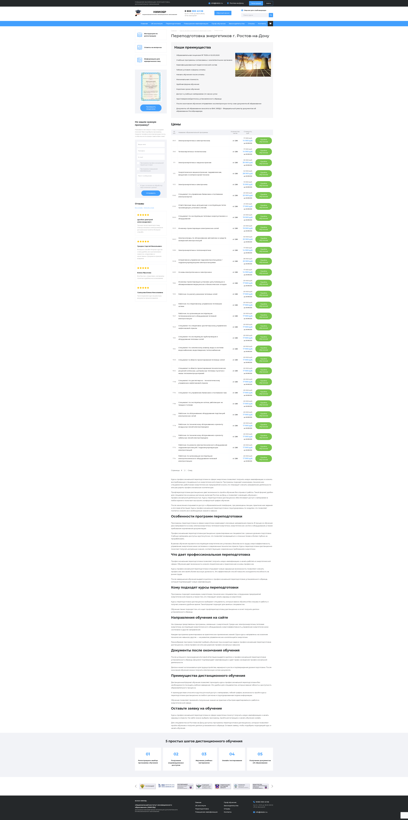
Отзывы (251, 24)
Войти (268, 3)
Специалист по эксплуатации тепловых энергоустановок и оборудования (202, 217)
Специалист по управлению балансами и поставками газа (202, 393)
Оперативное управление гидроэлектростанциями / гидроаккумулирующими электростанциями (200, 261)
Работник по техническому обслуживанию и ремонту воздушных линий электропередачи (200, 425)
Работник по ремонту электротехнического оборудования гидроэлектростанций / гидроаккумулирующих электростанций (202, 447)
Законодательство (237, 24)
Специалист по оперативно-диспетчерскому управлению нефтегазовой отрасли (202, 327)
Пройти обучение (263, 141)
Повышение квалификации (196, 24)
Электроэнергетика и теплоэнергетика (194, 250)
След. (190, 470)
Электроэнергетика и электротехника (194, 141)
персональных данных (148, 187)
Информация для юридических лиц (152, 60)
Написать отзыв (149, 207)
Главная (144, 24)
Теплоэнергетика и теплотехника (192, 152)
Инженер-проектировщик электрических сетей (198, 228)
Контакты (262, 24)
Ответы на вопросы (153, 47)
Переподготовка (173, 24)
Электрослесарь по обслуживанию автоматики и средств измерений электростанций (202, 239)
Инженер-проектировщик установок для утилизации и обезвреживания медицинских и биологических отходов (202, 283)
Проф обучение (219, 24)
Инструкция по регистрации (151, 35)
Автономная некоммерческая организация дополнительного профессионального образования (156, 808)
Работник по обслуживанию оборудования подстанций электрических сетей (201, 414)
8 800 (194, 11)
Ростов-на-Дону (237, 3)
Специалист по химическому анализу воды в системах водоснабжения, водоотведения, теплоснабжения (201, 349)
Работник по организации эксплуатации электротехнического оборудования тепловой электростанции (197, 458)
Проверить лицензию (151, 108)
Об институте (157, 24)
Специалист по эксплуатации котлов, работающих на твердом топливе (200, 403)
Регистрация (256, 3)
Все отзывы (139, 207)
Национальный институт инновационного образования (159, 12)
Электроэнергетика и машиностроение (194, 163)
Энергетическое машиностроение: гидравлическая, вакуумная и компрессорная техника (200, 173)
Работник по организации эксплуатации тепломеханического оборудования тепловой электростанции (197, 316)
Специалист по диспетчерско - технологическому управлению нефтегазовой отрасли (199, 382)
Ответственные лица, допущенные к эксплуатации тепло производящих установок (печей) (202, 206)
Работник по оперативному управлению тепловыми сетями (200, 305)
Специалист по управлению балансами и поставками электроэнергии (200, 195)
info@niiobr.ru (217, 3)
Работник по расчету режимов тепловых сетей (197, 294)
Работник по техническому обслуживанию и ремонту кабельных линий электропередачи (200, 436)
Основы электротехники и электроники (195, 272)
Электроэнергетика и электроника (192, 184)
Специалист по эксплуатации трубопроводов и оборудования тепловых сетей (198, 338)
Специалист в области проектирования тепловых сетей (201, 360)
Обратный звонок (222, 13)
